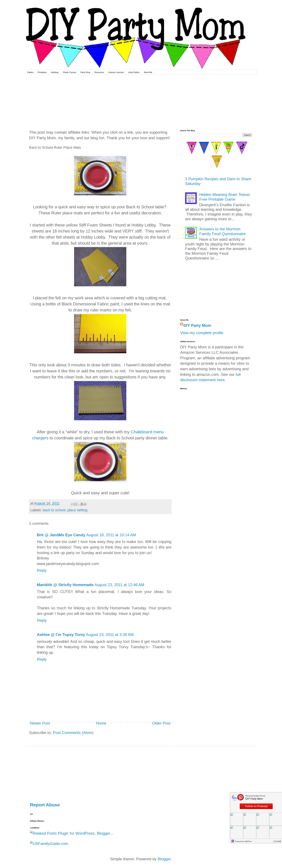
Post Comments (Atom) (73, 732)
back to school (54, 510)
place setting (77, 510)
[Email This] (72, 504)
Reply (42, 570)
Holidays (55, 72)
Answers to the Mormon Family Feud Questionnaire (222, 231)
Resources (99, 72)
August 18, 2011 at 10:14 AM (111, 535)
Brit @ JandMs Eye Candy (61, 535)
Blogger (164, 859)
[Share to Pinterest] (85, 504)
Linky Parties (134, 72)
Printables (42, 72)
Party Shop (85, 72)
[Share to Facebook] (82, 504)
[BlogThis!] (75, 504)
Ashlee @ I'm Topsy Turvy (61, 634)
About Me (148, 72)
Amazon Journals (116, 72)
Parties (30, 72)
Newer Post (40, 723)
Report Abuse (45, 804)
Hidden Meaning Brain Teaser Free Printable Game (224, 196)
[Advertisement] (141, 99)
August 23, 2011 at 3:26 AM (110, 634)
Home (101, 723)
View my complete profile (201, 333)
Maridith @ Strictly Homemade (65, 585)
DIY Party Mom (197, 325)
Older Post (161, 723)
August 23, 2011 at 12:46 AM (119, 585)
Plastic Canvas (69, 72)
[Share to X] (78, 504)
